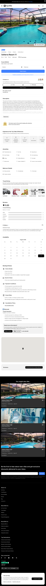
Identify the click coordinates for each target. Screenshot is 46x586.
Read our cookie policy (7, 581)
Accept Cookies (37, 578)
